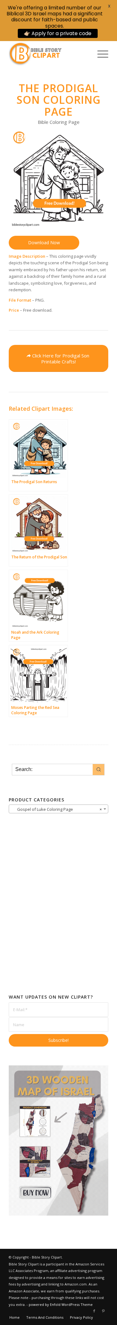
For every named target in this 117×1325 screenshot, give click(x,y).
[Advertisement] (58, 914)
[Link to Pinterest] (103, 1311)
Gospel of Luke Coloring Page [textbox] (57, 809)
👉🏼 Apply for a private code (57, 33)
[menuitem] (99, 53)
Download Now (44, 242)
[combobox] (58, 809)
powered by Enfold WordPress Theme (61, 1304)
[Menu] (99, 53)
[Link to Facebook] (94, 1311)
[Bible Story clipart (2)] (48, 53)
